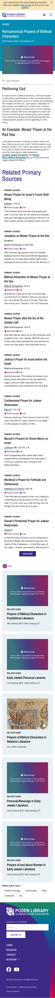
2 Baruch (8, 447)
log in (48, 61)
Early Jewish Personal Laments (26, 677)
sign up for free (23, 63)
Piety (44, 890)
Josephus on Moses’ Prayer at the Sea (26, 236)
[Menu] (44, 14)
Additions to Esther (14, 488)
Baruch (7, 409)
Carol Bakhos (12, 80)
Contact (11, 954)
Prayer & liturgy (12, 890)
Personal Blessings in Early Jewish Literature (24, 803)
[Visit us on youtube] (16, 969)
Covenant (9, 895)
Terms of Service (12, 991)
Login (9, 945)
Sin (20, 895)
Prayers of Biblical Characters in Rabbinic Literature (26, 739)
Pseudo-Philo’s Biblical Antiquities (21, 156)
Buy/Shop (11, 959)
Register (11, 950)
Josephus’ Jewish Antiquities (15, 155)
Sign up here (26, 5)
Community (31, 890)
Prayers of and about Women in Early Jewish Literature (26, 867)
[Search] (51, 15)
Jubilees (8, 203)
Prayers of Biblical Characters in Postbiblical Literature (26, 616)
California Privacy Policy (28, 987)
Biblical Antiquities (13, 286)
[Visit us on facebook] (9, 969)
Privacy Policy (11, 987)
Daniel (7, 529)
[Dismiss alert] (51, 2)
